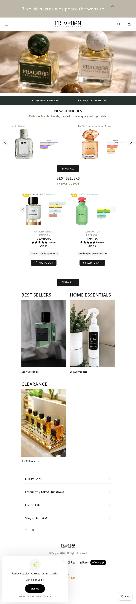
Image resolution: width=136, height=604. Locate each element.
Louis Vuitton (92, 231)
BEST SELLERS (68, 178)
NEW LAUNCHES (68, 111)
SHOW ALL (68, 169)
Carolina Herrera (43, 231)
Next (131, 142)
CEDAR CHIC (44, 238)
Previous (5, 142)
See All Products (30, 371)
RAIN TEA (92, 238)
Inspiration (44, 235)
